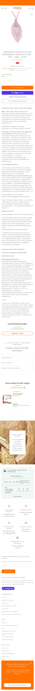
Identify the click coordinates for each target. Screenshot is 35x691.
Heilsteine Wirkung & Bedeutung (11, 614)
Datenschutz (5, 656)
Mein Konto (5, 603)
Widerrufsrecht (6, 651)
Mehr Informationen (17, 496)
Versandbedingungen (8, 653)
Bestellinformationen (8, 600)
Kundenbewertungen (8, 637)
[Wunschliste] (6, 8)
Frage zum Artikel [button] (17, 333)
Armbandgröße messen (9, 606)
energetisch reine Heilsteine (10, 611)
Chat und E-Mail (10, 533)
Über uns (4, 623)
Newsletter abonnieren (17, 685)
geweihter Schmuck (8, 634)
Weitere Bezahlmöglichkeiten (17, 97)
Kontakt (4, 597)
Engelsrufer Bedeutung (8, 631)
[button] (16, 410)
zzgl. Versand (11, 68)
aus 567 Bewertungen (16, 388)
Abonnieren (8, 571)
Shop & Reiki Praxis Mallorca (10, 625)
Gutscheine (5, 609)
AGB (3, 659)
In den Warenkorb (17, 87)
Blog (3, 628)
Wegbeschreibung (7, 639)
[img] (17, 386)
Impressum (5, 648)
